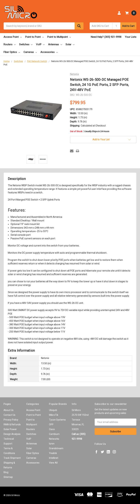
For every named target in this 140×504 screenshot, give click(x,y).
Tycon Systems (57, 419)
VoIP (38, 44)
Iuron (51, 443)
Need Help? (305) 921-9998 (106, 36)
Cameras (29, 52)
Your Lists (130, 36)
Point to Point (33, 36)
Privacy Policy (11, 419)
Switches (24, 44)
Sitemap (8, 477)
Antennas (53, 44)
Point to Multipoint (57, 36)
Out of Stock (89, 131)
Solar (68, 44)
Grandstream (56, 448)
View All (53, 462)
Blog (6, 472)
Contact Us (9, 415)
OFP (51, 424)
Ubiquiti (53, 410)
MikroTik (53, 415)
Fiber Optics (10, 52)
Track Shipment (12, 458)
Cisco (52, 429)
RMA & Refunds (12, 424)
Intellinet (53, 458)
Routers (8, 44)
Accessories (47, 52)
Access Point (11, 36)
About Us (8, 410)
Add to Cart (128, 26)
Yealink (53, 453)
